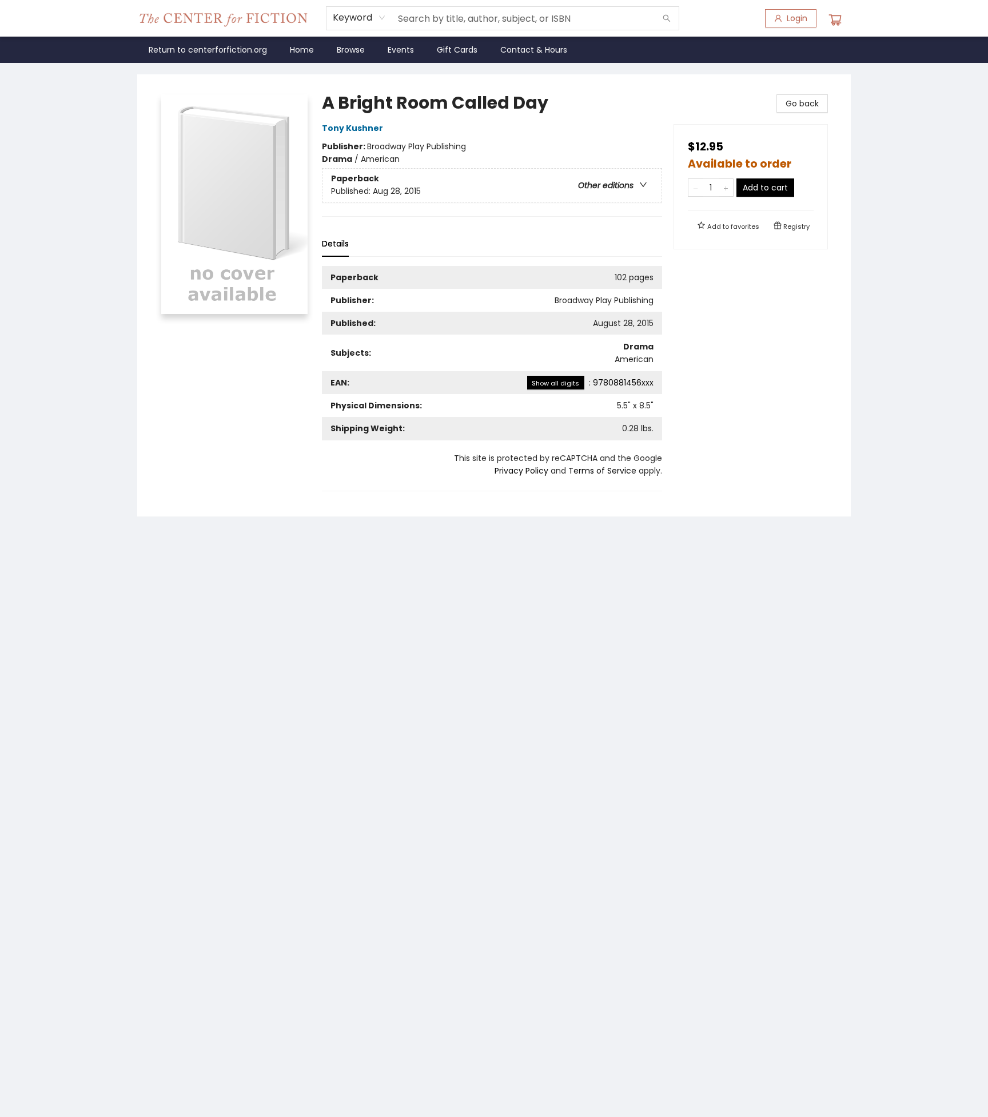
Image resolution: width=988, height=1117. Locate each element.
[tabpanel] (492, 378)
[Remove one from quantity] (695, 187)
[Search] (666, 18)
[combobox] (359, 18)
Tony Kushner (352, 128)
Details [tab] (335, 243)
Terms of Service (602, 470)
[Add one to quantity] (726, 187)
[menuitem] (207, 50)
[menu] (494, 50)
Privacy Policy (521, 470)
